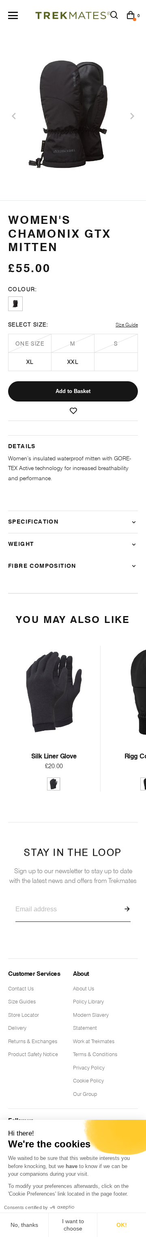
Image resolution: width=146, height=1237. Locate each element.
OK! (121, 1225)
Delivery (17, 1027)
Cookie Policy (88, 1080)
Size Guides (22, 1001)
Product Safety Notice (33, 1054)
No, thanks (24, 1225)
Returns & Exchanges (32, 1041)
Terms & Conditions (95, 1054)
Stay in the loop (73, 866)
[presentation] (14, 116)
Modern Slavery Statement (91, 1021)
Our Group (85, 1094)
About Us (83, 988)
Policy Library (88, 1001)
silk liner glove (53, 756)
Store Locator (23, 1015)
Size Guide (127, 325)
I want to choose (73, 1225)
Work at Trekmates (93, 1041)
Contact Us (21, 988)
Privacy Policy (89, 1067)
